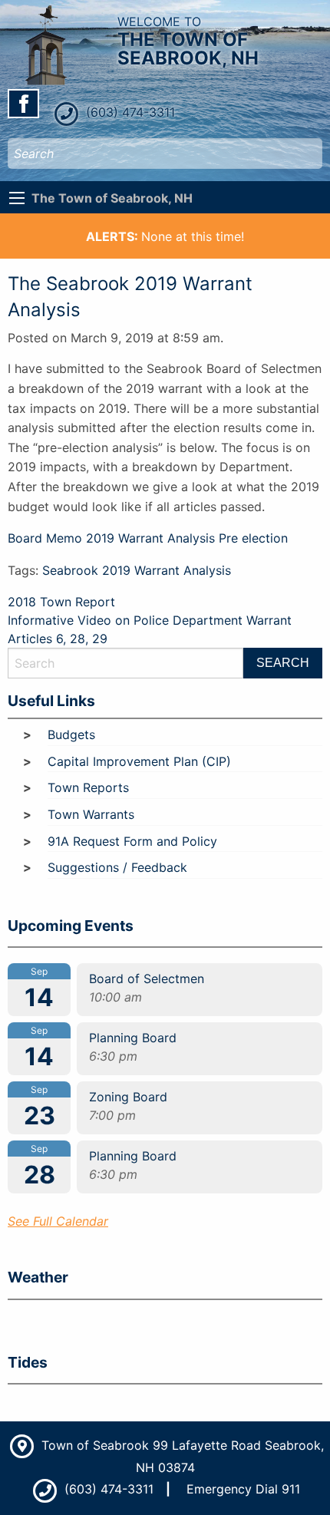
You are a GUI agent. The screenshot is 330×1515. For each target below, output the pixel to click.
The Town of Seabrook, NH (112, 198)
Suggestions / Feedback (117, 867)
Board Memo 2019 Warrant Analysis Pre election (148, 538)
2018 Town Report (61, 601)
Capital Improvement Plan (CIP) (139, 761)
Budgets (71, 734)
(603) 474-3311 (128, 112)
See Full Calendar (58, 1221)
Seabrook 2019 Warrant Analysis (136, 570)
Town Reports (88, 787)
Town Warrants (91, 814)
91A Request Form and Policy (132, 841)
